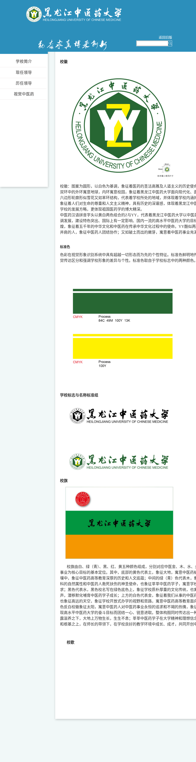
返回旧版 (165, 37)
